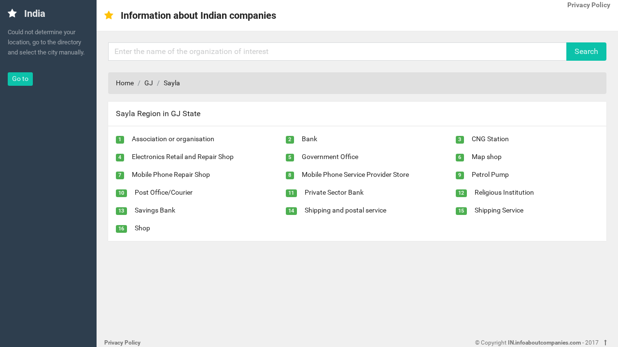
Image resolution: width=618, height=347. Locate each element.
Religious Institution (504, 192)
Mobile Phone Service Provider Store (355, 174)
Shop (142, 228)
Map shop (487, 156)
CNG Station (490, 139)
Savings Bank (155, 210)
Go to (20, 78)
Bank (309, 139)
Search (586, 51)
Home (125, 83)
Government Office (330, 156)
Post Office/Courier (164, 192)
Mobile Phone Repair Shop (171, 174)
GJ (148, 83)
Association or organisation (173, 139)
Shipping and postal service (345, 210)
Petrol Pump (490, 174)
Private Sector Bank (334, 192)
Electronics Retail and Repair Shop (183, 156)
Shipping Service (499, 210)
